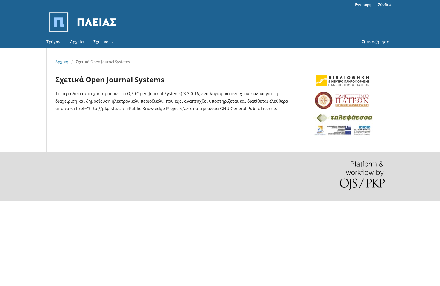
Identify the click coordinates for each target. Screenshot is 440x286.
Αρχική (61, 61)
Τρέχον (53, 42)
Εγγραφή (363, 4)
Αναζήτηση (377, 42)
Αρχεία (77, 42)
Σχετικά (101, 42)
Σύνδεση (386, 4)
